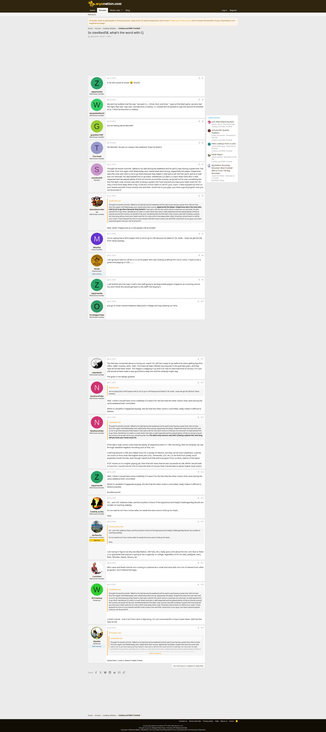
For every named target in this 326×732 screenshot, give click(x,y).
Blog (128, 10)
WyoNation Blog (218, 180)
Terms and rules (195, 721)
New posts (92, 14)
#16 (202, 521)
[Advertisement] (146, 57)
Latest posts (214, 117)
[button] (122, 10)
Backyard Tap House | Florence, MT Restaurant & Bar (169, 728)
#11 (202, 359)
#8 (203, 255)
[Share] (199, 78)
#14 (202, 472)
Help (217, 721)
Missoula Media (134, 730)
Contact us (183, 721)
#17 (202, 563)
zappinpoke (94, 36)
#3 (203, 121)
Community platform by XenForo (163, 726)
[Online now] (97, 638)
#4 (203, 143)
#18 (202, 584)
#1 (203, 78)
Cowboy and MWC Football (222, 126)
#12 (202, 382)
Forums (102, 10)
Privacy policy (208, 721)
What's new (115, 10)
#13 (202, 417)
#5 (203, 164)
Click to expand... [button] (155, 653)
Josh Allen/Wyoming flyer (223, 121)
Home (92, 10)
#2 (203, 100)
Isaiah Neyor (217, 154)
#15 (202, 498)
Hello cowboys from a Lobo (224, 143)
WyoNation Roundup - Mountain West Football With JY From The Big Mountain (222, 169)
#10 (202, 301)
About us (223, 721)
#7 (203, 234)
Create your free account (180, 20)
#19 (202, 628)
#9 (203, 280)
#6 (203, 196)
